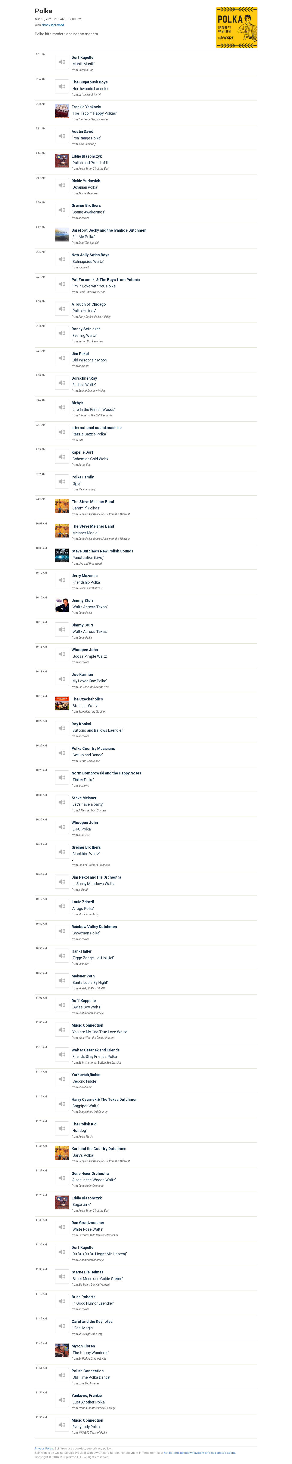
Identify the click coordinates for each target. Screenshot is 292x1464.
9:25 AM (40, 251)
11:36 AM (41, 1244)
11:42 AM (41, 1293)
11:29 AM (41, 1195)
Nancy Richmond (53, 25)
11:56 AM (41, 1417)
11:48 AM (41, 1343)
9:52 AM (40, 474)
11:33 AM (41, 1219)
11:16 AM (41, 1096)
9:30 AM (40, 301)
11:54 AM (41, 1392)
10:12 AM (41, 597)
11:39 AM (41, 1269)
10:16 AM (41, 646)
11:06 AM (41, 1022)
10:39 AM (41, 819)
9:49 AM (40, 449)
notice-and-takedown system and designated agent (199, 1452)
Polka (43, 11)
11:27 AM (41, 1170)
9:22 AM (40, 227)
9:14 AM (40, 153)
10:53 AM (41, 948)
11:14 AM (41, 1071)
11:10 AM (41, 1047)
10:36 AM (41, 794)
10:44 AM (41, 874)
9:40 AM (40, 375)
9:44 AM (40, 400)
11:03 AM (41, 997)
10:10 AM (41, 572)
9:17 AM (40, 177)
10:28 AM (41, 770)
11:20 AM (41, 1121)
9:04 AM (40, 79)
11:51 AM (41, 1367)
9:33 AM (40, 325)
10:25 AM (41, 745)
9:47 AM (40, 424)
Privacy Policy (44, 1448)
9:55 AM (40, 498)
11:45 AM (41, 1318)
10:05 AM (41, 548)
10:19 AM (41, 696)
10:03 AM (41, 523)
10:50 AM (41, 923)
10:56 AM (41, 973)
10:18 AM (41, 671)
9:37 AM (40, 350)
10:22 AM (41, 720)
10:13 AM (41, 622)
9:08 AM (40, 103)
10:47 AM (41, 898)
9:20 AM (40, 202)
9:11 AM (40, 128)
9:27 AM (40, 276)
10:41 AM (41, 844)
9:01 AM (40, 54)
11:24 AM (41, 1145)
